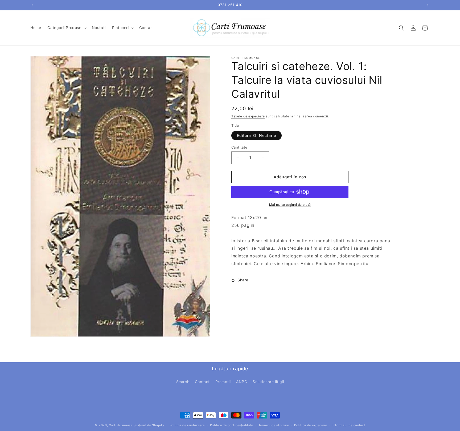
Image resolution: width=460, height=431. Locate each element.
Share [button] (242, 280)
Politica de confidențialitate (231, 425)
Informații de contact (348, 425)
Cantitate (239, 147)
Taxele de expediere (248, 116)
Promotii (223, 382)
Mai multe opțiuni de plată (290, 205)
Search (183, 382)
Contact (202, 382)
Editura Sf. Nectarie (256, 135)
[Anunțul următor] (428, 5)
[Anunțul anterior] (32, 5)
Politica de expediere (310, 425)
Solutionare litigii (268, 382)
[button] (66, 27)
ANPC (241, 382)
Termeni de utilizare (273, 425)
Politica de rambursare (187, 425)
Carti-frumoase (121, 425)
